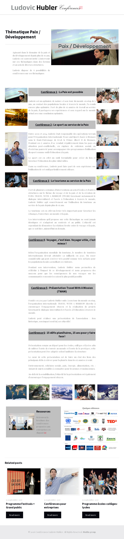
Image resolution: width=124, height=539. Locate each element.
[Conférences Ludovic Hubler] (45, 7)
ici (45, 432)
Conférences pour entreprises (55, 505)
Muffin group (89, 532)
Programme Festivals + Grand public (20, 505)
